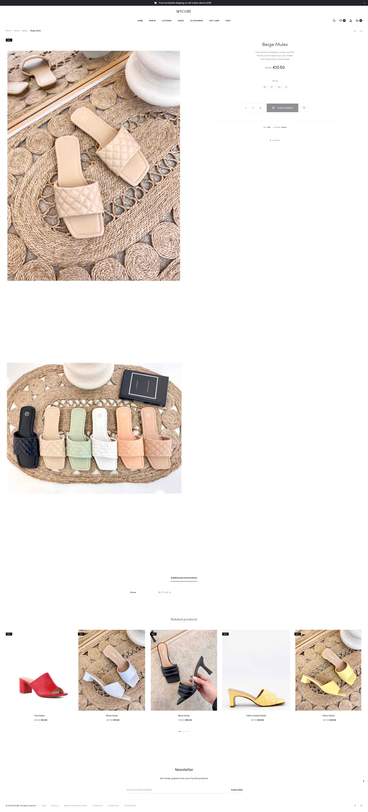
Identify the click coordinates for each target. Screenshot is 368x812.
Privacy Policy (130, 805)
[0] (340, 20)
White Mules (112, 715)
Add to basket (285, 107)
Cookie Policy (113, 805)
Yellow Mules (328, 715)
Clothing (166, 20)
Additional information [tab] (184, 577)
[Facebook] (355, 806)
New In (152, 20)
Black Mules (184, 715)
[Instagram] (361, 806)
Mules (24, 30)
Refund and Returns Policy (75, 805)
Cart (228, 20)
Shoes (181, 20)
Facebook (276, 140)
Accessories (196, 20)
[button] (264, 87)
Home (140, 20)
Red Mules (40, 715)
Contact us (97, 805)
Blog (44, 805)
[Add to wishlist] (304, 108)
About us (55, 805)
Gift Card (214, 20)
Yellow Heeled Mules (256, 715)
